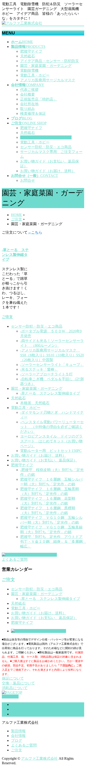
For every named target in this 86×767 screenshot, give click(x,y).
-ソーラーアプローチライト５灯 (46, 374)
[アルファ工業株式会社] (22, 23)
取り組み (27, 109)
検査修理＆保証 (33, 113)
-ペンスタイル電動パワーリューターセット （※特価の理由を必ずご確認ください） (52, 426)
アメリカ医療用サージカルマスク (47, 80)
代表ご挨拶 (29, 90)
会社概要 (27, 94)
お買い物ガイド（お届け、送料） (47, 171)
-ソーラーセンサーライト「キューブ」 (52, 365)
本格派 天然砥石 (35, 403)
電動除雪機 (29, 70)
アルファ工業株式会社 (39, 758)
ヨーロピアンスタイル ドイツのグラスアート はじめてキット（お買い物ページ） (51, 441)
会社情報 (18, 736)
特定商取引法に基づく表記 (33, 714)
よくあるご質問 (24, 745)
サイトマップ (22, 704)
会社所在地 (29, 104)
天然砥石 (27, 56)
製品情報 (18, 731)
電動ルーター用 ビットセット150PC (51, 451)
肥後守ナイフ (31, 51)
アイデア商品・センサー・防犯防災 (49, 61)
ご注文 (7, 317)
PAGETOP (10, 696)
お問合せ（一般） (25, 709)
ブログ (16, 740)
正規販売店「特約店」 (38, 99)
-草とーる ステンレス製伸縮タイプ (15, 254)
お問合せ (27, 180)
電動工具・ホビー (35, 75)
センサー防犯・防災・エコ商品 (46, 147)
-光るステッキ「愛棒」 (39, 369)
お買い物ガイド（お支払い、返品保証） (44, 460)
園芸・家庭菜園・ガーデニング (46, 66)
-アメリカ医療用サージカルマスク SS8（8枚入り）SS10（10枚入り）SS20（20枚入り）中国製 (52, 355)
